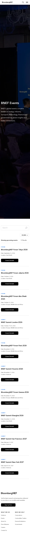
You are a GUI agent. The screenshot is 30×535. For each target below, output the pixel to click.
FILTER (24, 235)
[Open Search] (23, 2)
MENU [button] (27, 2)
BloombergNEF (7, 2)
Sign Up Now (8, 505)
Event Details (10, 260)
